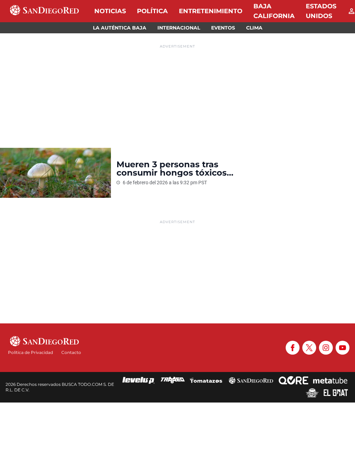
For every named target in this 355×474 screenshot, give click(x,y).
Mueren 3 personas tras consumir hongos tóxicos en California (171, 168)
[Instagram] (326, 348)
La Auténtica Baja (119, 28)
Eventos (223, 28)
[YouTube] (342, 348)
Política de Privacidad (30, 352)
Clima (254, 28)
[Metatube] (330, 380)
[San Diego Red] (251, 380)
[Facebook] (293, 348)
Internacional (178, 28)
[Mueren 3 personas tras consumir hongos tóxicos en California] (55, 173)
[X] (309, 348)
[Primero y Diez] (312, 392)
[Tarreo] (172, 380)
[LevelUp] (138, 380)
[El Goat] (335, 393)
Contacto (71, 352)
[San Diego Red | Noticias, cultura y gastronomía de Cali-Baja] (44, 11)
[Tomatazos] (206, 380)
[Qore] (293, 380)
